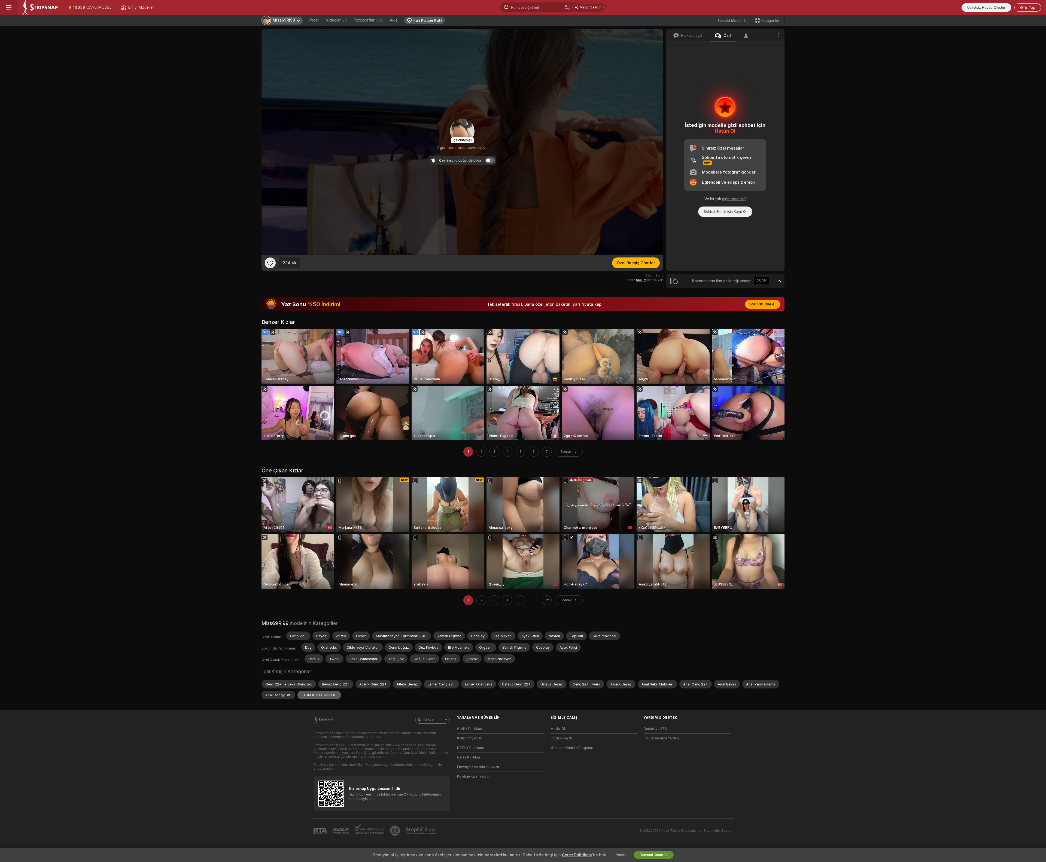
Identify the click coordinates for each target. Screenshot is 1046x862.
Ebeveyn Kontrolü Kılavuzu (478, 767)
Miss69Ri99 (275, 623)
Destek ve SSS (655, 729)
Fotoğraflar (368, 20)
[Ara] (567, 7)
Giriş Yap (1027, 7)
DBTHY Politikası (470, 748)
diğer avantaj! (734, 199)
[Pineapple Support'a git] (395, 830)
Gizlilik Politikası (470, 729)
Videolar (336, 20)
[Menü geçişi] (8, 7)
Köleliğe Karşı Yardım (473, 776)
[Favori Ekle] (270, 262)
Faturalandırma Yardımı (662, 738)
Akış (394, 20)
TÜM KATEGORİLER (319, 695)
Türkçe (428, 719)
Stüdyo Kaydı (561, 738)
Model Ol (558, 729)
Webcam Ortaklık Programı (572, 748)
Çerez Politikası (469, 757)
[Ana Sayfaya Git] (40, 7)
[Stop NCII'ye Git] (422, 830)
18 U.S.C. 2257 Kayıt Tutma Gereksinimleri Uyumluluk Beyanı (685, 831)
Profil (314, 20)
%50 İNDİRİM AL (762, 304)
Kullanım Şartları (469, 738)
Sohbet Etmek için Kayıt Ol (725, 212)
